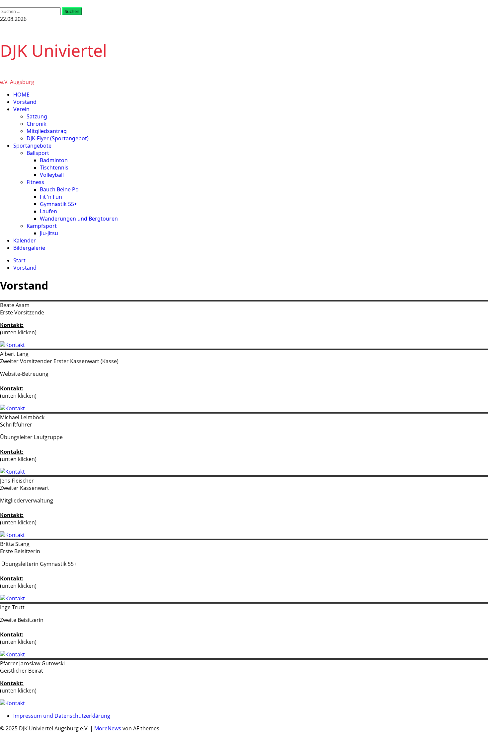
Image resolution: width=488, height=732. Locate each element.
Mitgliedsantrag (47, 131)
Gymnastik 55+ (58, 204)
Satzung (37, 116)
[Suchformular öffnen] (2, 3)
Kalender (24, 240)
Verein (21, 109)
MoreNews (107, 728)
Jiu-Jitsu (49, 233)
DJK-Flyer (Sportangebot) (58, 138)
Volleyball (52, 174)
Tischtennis (54, 167)
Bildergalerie (29, 247)
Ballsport (38, 153)
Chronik (36, 123)
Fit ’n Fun (51, 196)
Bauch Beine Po (59, 189)
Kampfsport (42, 226)
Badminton (54, 160)
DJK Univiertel (53, 50)
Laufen (48, 211)
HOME (21, 94)
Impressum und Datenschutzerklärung (61, 715)
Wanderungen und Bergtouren (79, 218)
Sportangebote (32, 145)
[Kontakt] (12, 345)
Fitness (35, 182)
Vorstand (25, 101)
